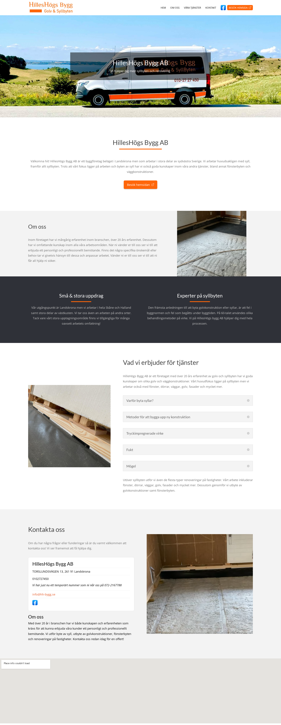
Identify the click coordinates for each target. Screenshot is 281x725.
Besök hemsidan (139, 185)
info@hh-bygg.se (43, 594)
